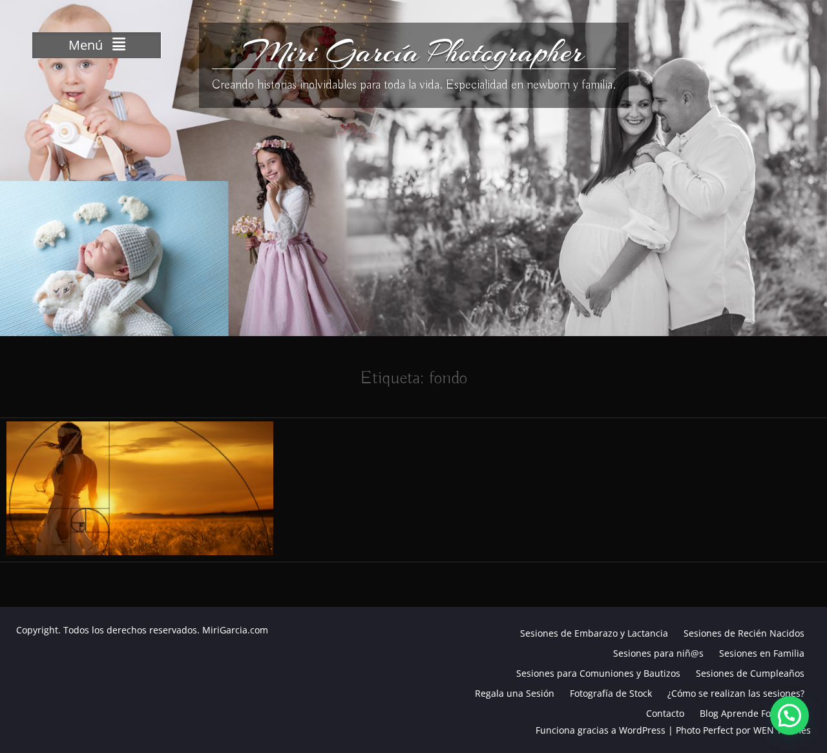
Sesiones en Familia (761, 653)
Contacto (665, 713)
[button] (789, 715)
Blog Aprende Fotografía (752, 713)
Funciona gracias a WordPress (600, 730)
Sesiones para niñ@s (658, 653)
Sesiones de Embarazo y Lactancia (594, 633)
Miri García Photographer (413, 51)
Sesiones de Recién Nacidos (744, 633)
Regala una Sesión (514, 693)
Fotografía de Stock (611, 693)
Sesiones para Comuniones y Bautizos (598, 673)
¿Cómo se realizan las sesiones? (735, 693)
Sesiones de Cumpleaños (750, 673)
